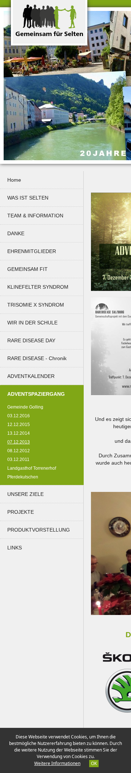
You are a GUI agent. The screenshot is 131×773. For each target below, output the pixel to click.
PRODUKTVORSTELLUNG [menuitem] (38, 530)
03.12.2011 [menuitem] (18, 459)
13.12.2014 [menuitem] (18, 433)
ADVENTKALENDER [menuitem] (31, 376)
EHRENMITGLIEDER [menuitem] (31, 251)
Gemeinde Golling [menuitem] (25, 407)
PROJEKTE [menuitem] (20, 512)
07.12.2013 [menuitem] (22, 442)
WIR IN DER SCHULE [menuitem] (32, 323)
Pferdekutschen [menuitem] (22, 477)
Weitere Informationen (57, 763)
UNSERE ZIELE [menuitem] (25, 494)
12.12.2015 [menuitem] (18, 424)
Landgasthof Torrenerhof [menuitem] (31, 468)
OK (94, 763)
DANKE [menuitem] (15, 233)
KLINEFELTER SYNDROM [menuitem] (37, 287)
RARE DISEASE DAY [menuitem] (31, 340)
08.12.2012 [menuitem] (18, 450)
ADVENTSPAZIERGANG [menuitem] (43, 394)
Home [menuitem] (14, 180)
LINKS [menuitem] (14, 548)
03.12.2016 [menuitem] (18, 415)
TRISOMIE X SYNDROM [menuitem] (35, 305)
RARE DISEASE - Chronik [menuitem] (37, 358)
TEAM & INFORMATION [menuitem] (35, 215)
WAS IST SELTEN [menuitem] (27, 198)
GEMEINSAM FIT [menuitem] (27, 269)
